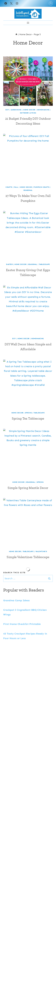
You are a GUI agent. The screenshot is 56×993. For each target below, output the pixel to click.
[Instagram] (17, 3)
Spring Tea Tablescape (28, 418)
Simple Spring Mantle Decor (28, 488)
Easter (9, 264)
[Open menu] (28, 23)
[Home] (16, 34)
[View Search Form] (51, 3)
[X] (11, 3)
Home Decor (29, 110)
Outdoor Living (28, 113)
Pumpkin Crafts (41, 187)
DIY (7, 110)
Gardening (16, 110)
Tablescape (44, 264)
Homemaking (43, 110)
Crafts (9, 187)
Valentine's (41, 551)
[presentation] (28, 81)
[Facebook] (5, 3)
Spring (28, 413)
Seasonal (28, 190)
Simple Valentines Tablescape (28, 557)
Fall (16, 187)
